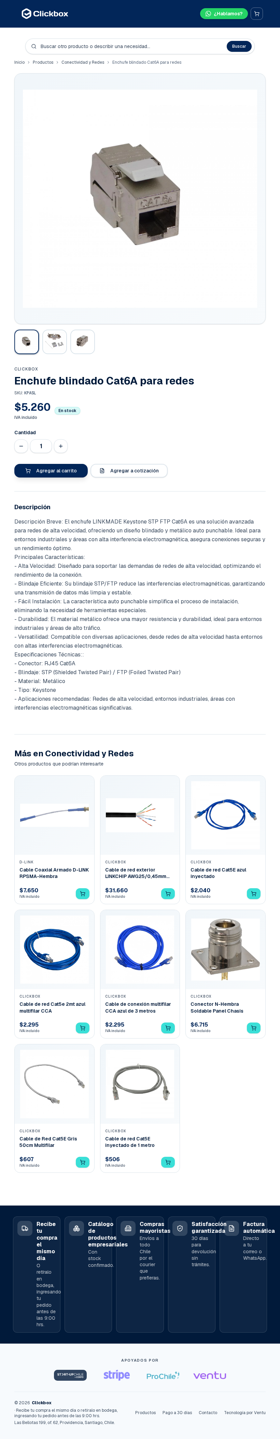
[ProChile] (163, 1375)
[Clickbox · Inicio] (45, 14)
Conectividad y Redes (82, 62)
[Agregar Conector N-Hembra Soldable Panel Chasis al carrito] (254, 1028)
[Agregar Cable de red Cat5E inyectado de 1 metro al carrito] (168, 1162)
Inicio (19, 62)
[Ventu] (209, 1375)
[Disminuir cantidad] (21, 446)
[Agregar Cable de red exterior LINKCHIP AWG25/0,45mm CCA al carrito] (168, 893)
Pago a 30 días (177, 1412)
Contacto (208, 1412)
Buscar (239, 46)
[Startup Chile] (70, 1375)
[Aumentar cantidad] (61, 446)
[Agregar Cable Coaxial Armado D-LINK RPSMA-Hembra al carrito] (82, 893)
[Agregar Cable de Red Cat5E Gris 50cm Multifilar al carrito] (82, 1162)
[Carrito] (257, 13)
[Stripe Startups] (116, 1375)
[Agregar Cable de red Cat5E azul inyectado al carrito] (254, 893)
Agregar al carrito (56, 471)
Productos (43, 62)
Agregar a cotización (134, 471)
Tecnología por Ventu (245, 1412)
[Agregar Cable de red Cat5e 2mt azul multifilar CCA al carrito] (82, 1028)
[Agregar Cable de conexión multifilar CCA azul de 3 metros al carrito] (168, 1028)
